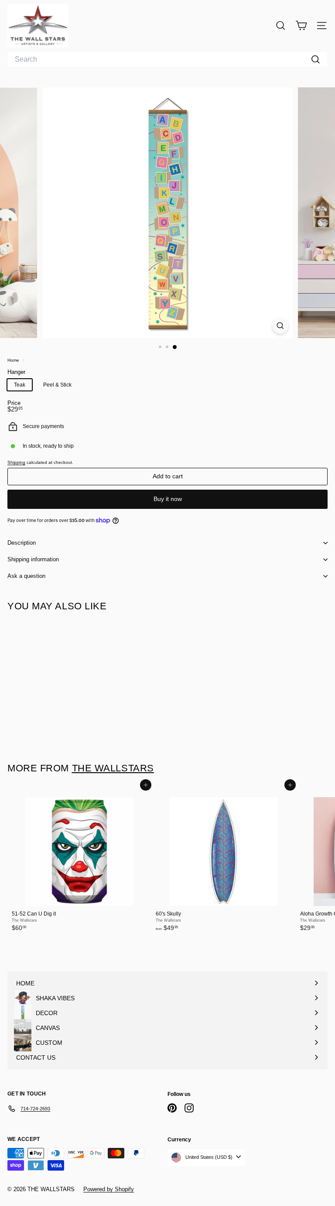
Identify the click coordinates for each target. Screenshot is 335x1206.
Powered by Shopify (108, 1189)
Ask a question (26, 576)
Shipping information (33, 559)
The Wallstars (113, 768)
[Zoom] (280, 326)
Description (21, 542)
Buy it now (168, 498)
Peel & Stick (57, 385)
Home (14, 360)
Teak (19, 385)
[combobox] (167, 59)
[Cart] (301, 25)
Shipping (16, 462)
